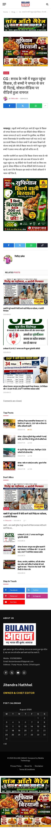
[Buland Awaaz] (25, 4)
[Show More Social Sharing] (45, 105)
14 (32, 726)
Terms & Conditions (27, 769)
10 (7, 726)
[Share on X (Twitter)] (22, 105)
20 (25, 731)
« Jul (5, 744)
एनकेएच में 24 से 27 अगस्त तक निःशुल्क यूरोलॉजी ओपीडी (21, 349)
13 (25, 726)
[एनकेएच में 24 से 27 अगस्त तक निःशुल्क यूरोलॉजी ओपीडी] (25, 332)
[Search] (47, 4)
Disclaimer (39, 766)
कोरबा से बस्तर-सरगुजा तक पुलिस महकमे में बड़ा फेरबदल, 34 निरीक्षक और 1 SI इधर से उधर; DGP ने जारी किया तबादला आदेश (31, 549)
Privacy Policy (15, 766)
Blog (6, 73)
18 (13, 731)
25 (13, 735)
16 (44, 726)
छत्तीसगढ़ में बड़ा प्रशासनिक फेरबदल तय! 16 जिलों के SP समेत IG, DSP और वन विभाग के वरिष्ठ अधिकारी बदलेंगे (32, 423)
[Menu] (4, 4)
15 (38, 726)
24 (6, 735)
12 (19, 726)
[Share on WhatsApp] (36, 105)
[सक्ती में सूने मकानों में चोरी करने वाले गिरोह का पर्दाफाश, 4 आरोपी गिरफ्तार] (25, 292)
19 (19, 731)
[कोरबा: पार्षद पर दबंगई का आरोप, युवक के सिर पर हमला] (9, 465)
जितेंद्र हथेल (14, 98)
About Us (28, 766)
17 (7, 731)
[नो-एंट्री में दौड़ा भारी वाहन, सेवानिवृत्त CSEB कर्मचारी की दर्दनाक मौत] (9, 452)
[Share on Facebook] (9, 105)
